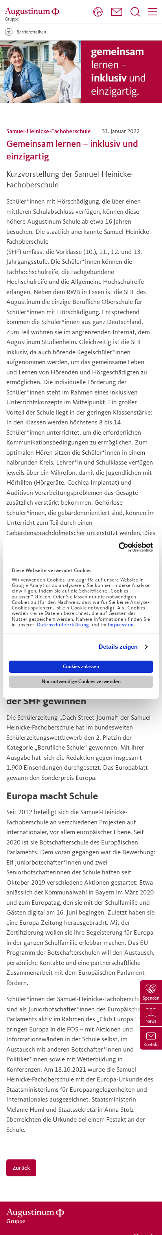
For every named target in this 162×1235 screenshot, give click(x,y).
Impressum (121, 625)
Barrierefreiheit (31, 32)
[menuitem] (98, 12)
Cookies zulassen (81, 666)
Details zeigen (118, 646)
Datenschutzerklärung (64, 625)
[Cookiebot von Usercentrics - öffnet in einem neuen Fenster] (118, 547)
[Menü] (152, 12)
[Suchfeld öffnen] (135, 12)
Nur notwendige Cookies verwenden (81, 681)
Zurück (21, 1167)
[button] (116, 12)
